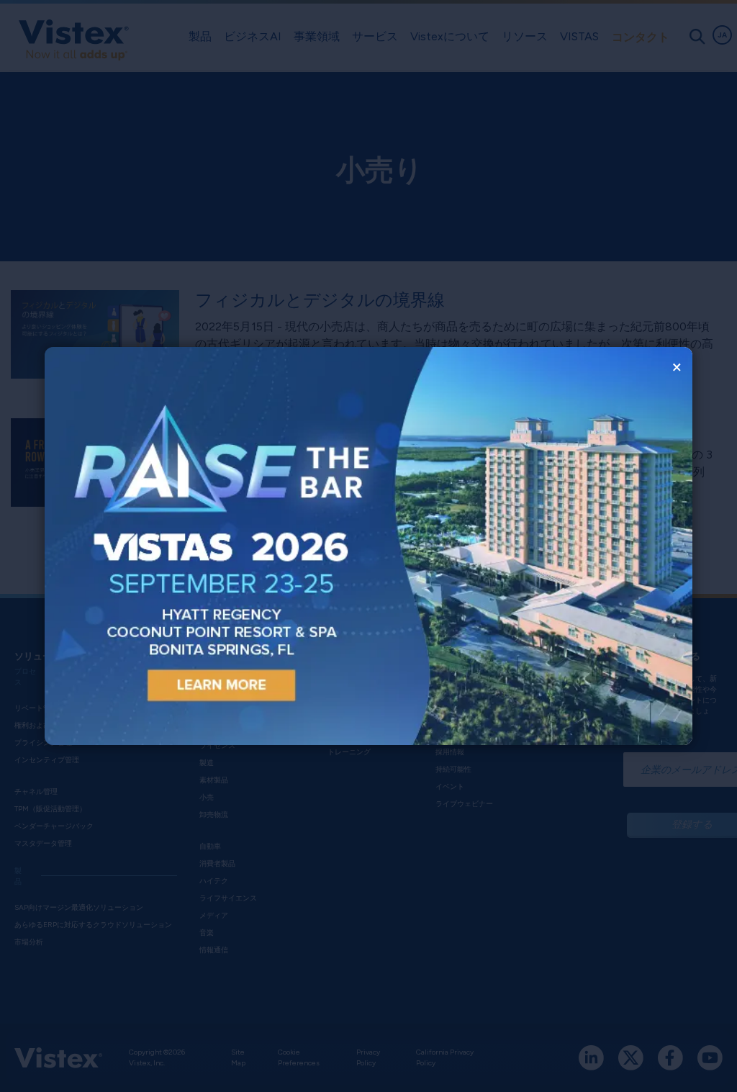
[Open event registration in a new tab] (206, 546)
